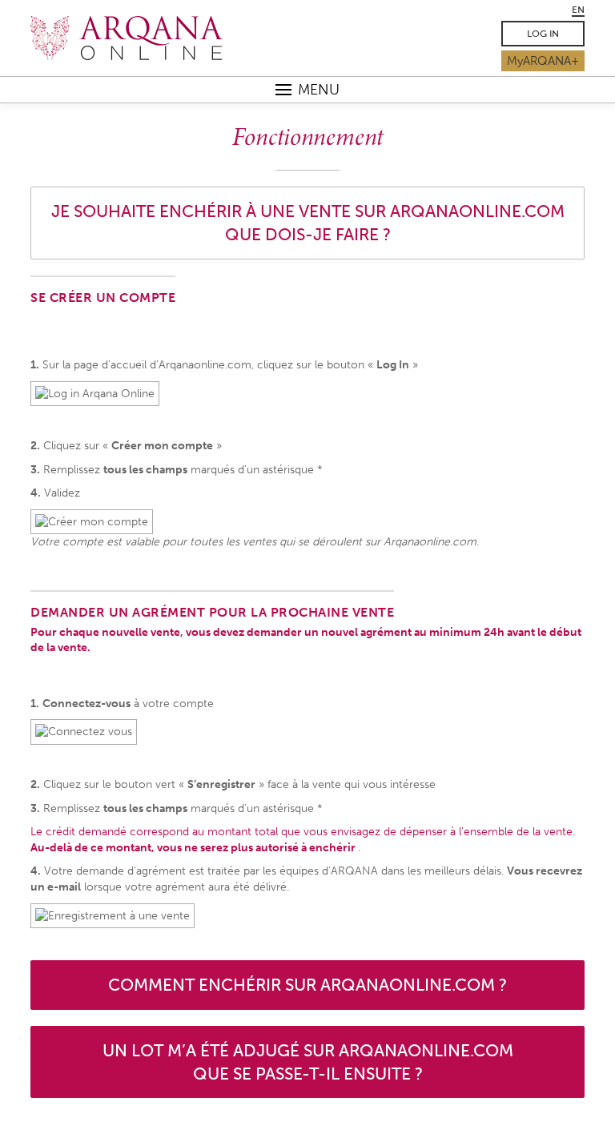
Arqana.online (154, 38)
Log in (543, 33)
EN (578, 9)
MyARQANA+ (543, 61)
